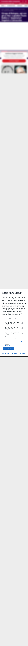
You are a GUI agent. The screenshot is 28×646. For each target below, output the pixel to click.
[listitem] (14, 319)
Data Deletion (5, 353)
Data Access (14, 353)
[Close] (25, 292)
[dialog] (14, 323)
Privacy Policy (22, 353)
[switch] (22, 323)
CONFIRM (8, 348)
